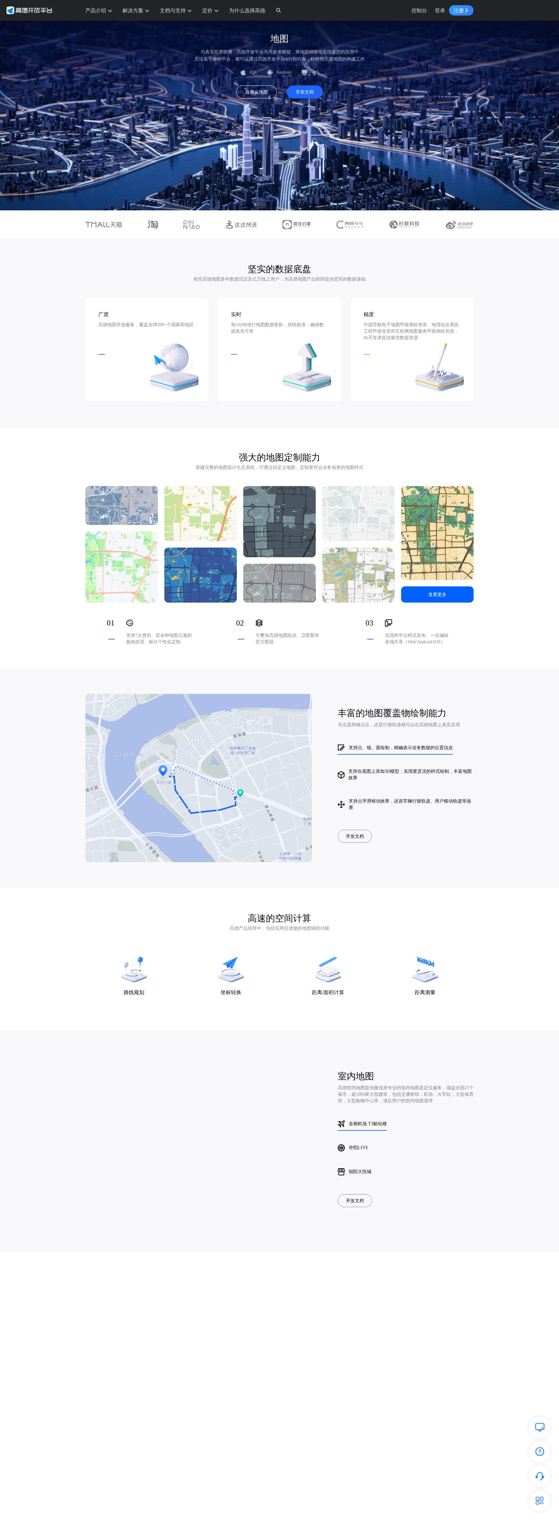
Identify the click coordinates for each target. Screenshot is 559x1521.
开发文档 (305, 92)
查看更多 (437, 594)
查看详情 (121, 505)
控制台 (419, 10)
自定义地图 (256, 92)
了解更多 (134, 992)
